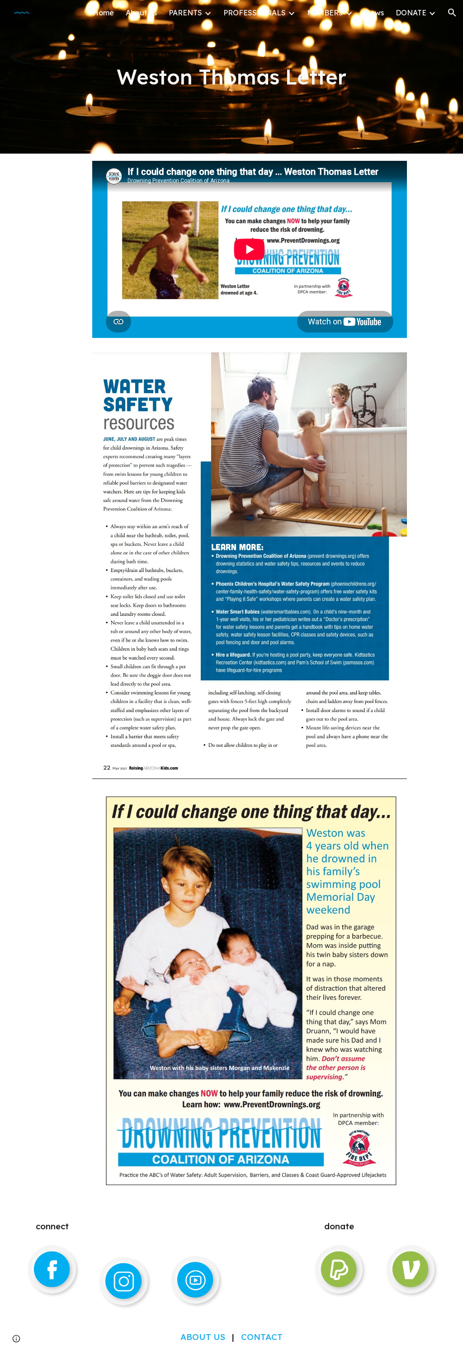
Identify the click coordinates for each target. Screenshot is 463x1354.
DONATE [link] (411, 12)
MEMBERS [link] (325, 12)
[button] (452, 12)
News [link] (374, 12)
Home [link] (103, 12)
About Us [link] (141, 12)
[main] (231, 77)
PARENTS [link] (185, 12)
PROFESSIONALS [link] (254, 12)
